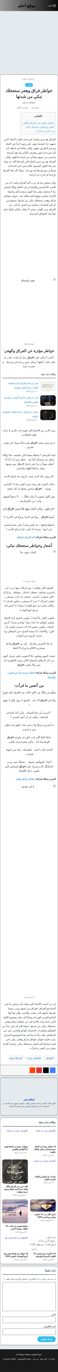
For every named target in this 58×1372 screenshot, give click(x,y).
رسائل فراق (15, 1058)
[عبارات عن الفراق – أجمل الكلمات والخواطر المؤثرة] (48, 415)
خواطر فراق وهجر (25, 778)
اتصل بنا (52, 1359)
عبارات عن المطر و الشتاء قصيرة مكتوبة (45, 1177)
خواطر (49, 1058)
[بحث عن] (44, 7)
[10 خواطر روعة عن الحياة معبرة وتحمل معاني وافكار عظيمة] (43, 1136)
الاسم (53, 1314)
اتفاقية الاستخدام (9, 1359)
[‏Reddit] (32, 1070)
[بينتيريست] (39, 1070)
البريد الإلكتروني (50, 1326)
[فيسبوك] (52, 1070)
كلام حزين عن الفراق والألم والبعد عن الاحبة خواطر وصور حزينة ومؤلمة (16, 1189)
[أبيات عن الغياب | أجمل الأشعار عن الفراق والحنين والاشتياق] (48, 400)
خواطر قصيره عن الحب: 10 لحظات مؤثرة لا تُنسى (16, 1227)
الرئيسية (31, 79)
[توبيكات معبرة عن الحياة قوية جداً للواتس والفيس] (15, 1136)
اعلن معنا (43, 1359)
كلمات (24, 79)
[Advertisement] (29, 43)
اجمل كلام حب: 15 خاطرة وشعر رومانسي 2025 (45, 1215)
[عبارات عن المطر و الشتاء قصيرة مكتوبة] (43, 1166)
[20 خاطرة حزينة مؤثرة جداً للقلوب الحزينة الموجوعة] (43, 1243)
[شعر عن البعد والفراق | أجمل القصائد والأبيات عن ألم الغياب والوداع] (48, 386)
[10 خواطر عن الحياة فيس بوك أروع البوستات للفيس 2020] (15, 1243)
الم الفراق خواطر (26, 537)
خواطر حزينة (33, 1058)
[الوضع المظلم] (39, 7)
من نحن (36, 1359)
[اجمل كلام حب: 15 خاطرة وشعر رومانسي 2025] (43, 1205)
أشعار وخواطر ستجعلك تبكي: (39, 126)
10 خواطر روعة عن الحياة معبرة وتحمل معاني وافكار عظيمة (45, 1149)
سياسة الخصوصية (24, 1359)
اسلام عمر (35, 108)
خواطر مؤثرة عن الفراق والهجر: (38, 122)
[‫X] (46, 1070)
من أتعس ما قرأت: (44, 131)
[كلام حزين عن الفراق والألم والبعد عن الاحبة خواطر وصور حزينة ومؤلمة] (15, 1171)
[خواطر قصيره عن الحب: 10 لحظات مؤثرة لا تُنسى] (15, 1211)
